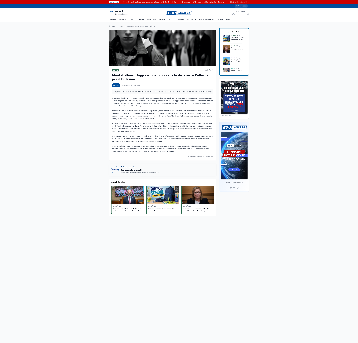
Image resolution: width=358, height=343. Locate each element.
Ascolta (116, 85)
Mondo (141, 20)
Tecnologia (191, 20)
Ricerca (133, 20)
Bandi (228, 20)
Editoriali (162, 20)
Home (113, 26)
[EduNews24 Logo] (179, 12)
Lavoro (181, 20)
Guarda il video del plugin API (234, 182)
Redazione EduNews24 (131, 170)
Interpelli (220, 20)
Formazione (151, 20)
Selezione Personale (206, 20)
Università (123, 20)
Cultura (172, 20)
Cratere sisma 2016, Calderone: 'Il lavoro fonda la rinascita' (181, 2)
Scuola (113, 20)
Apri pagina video (226, 115)
